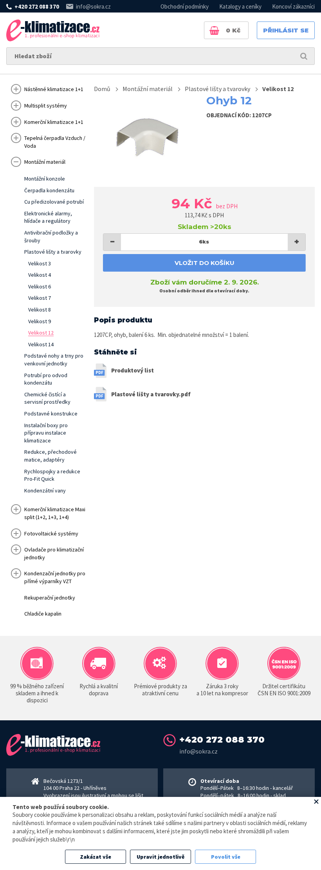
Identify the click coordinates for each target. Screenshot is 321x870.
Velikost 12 (278, 89)
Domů (102, 89)
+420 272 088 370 (36, 6)
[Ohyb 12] (147, 136)
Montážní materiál (148, 89)
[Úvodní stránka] (52, 30)
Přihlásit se (285, 30)
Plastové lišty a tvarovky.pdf (151, 394)
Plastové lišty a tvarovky (217, 89)
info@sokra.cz (93, 6)
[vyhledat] (303, 56)
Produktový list (132, 370)
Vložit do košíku (204, 263)
